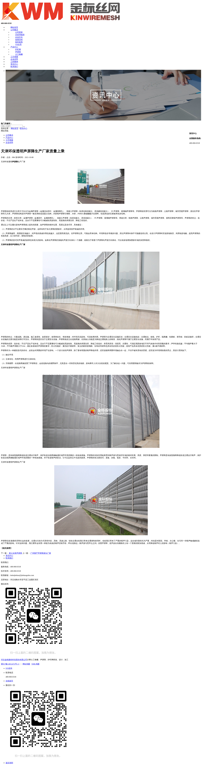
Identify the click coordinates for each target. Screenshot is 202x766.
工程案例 (14, 62)
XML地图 (35, 664)
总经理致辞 (20, 35)
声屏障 (18, 52)
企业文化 (19, 37)
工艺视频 (14, 57)
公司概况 (14, 30)
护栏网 (18, 49)
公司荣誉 (19, 32)
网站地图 (26, 664)
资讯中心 (14, 64)
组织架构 (19, 42)
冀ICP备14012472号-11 (10, 664)
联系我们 (14, 67)
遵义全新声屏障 (15, 553)
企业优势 (14, 59)
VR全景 (18, 44)
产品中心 (14, 47)
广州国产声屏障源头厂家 (40, 553)
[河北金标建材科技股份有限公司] (61, 21)
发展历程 (19, 40)
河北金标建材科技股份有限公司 (14, 660)
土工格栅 (19, 54)
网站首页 (14, 27)
